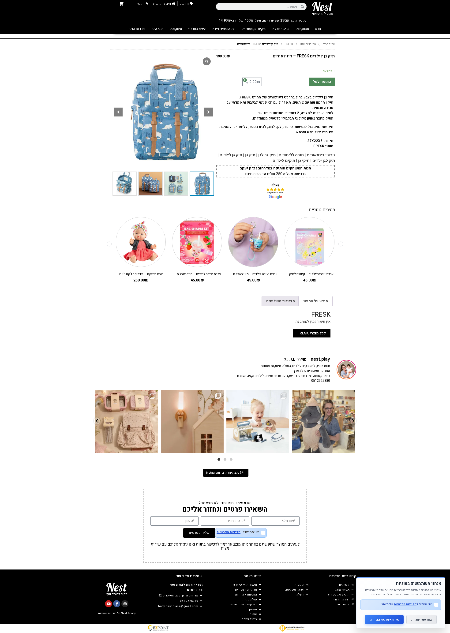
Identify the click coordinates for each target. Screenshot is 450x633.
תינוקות (177, 29)
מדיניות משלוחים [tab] (280, 301)
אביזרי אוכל (281, 29)
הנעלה (158, 29)
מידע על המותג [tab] (315, 301)
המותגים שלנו (308, 44)
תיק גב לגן (267, 155)
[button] (208, 112)
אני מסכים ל (238, 533)
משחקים (303, 29)
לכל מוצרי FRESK (311, 333)
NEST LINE (138, 29)
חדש (318, 29)
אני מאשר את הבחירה (384, 619)
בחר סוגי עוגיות (421, 619)
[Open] (126, 421)
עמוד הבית (328, 44)
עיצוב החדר (198, 29)
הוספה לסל (322, 82)
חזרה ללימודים (291, 155)
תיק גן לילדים (231, 155)
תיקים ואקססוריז (255, 29)
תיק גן (250, 155)
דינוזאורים (315, 155)
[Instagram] (124, 603)
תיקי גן (303, 160)
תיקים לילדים (284, 160)
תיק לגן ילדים (323, 160)
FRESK (289, 44)
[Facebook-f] (116, 603)
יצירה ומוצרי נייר (224, 29)
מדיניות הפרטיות (228, 532)
